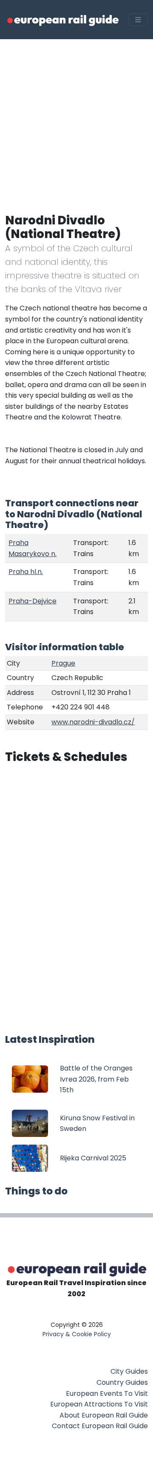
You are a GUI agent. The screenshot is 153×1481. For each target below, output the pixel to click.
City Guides (129, 1371)
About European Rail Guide (104, 1415)
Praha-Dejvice (32, 601)
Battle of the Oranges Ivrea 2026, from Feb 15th (96, 1079)
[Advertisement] (76, 120)
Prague (63, 663)
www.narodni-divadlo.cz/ (93, 722)
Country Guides (122, 1382)
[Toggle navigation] (138, 19)
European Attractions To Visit (99, 1404)
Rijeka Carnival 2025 (93, 1158)
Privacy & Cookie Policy (76, 1334)
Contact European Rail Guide (100, 1426)
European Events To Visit (107, 1393)
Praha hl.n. (25, 572)
